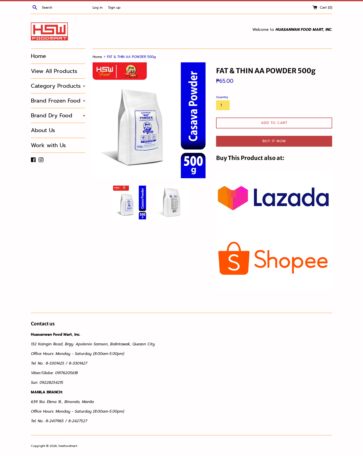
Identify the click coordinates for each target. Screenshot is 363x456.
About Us (43, 130)
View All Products (54, 71)
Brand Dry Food (58, 115)
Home (38, 56)
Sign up (114, 7)
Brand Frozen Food (58, 101)
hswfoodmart (68, 446)
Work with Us (48, 145)
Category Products (58, 86)
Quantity (222, 97)
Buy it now (274, 141)
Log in (97, 7)
